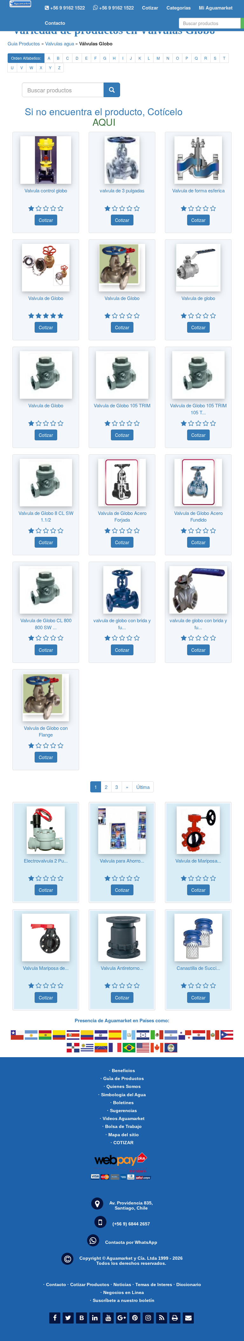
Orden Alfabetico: (26, 58)
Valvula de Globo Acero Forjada (122, 516)
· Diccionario (187, 1284)
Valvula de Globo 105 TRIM (122, 405)
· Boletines (122, 1102)
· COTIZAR (122, 1142)
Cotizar (150, 7)
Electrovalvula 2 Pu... (46, 860)
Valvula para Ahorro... (122, 860)
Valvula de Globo (45, 298)
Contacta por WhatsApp (131, 1242)
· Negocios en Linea (122, 1292)
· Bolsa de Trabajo (122, 1126)
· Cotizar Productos (88, 1284)
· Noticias (121, 1284)
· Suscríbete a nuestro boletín (122, 1300)
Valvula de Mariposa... (198, 860)
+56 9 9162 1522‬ (67, 7)
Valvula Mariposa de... (46, 967)
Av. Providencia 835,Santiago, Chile (131, 1205)
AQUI (103, 122)
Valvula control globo (45, 190)
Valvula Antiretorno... (122, 967)
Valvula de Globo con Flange (46, 731)
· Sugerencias (122, 1110)
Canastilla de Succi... (198, 967)
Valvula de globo (198, 298)
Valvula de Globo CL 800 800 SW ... (45, 623)
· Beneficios (122, 1070)
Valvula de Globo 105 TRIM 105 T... (198, 408)
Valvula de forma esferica (198, 190)
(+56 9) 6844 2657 (131, 1223)
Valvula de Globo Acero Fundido (198, 516)
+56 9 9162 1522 (116, 7)
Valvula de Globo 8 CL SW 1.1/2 (45, 516)
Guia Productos (24, 43)
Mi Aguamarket (216, 7)
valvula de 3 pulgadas (122, 190)
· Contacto (54, 1284)
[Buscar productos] (112, 90)
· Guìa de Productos (122, 1078)
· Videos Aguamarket (122, 1118)
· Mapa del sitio (122, 1134)
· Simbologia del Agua (122, 1094)
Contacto (55, 22)
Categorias (178, 7)
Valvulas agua (59, 43)
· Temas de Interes (152, 1284)
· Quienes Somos (122, 1086)
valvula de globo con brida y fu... (122, 623)
